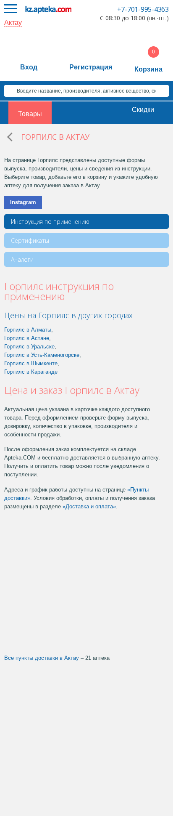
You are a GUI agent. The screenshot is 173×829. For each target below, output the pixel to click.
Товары (30, 113)
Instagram (23, 202)
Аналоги (22, 259)
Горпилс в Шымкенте (31, 363)
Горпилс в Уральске (29, 346)
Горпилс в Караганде (31, 372)
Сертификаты (30, 240)
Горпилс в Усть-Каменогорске (41, 355)
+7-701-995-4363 (143, 9)
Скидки (143, 109)
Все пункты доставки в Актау (41, 658)
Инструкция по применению (50, 222)
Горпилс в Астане (26, 338)
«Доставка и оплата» (89, 506)
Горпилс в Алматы (27, 330)
